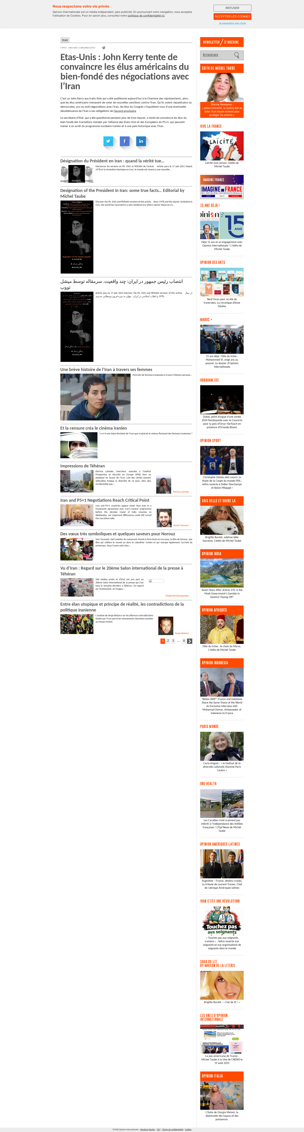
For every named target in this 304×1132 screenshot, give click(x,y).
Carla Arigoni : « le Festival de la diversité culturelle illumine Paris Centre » (222, 767)
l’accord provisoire (125, 111)
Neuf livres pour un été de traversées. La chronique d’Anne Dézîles (222, 303)
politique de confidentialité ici (146, 15)
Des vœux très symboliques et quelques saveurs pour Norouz (117, 534)
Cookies (188, 1130)
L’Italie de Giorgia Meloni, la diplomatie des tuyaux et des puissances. (222, 1116)
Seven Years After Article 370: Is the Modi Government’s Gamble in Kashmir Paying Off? (222, 594)
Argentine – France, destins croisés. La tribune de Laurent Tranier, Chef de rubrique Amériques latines (222, 884)
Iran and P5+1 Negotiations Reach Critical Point (104, 500)
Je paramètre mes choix (232, 23)
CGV (158, 1130)
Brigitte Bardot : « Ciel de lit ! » (222, 1002)
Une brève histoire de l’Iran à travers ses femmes (106, 369)
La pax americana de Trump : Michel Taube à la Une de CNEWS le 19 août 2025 (222, 1060)
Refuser (232, 8)
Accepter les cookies (232, 16)
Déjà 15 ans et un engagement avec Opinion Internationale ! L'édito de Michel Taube (221, 246)
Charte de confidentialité (172, 1130)
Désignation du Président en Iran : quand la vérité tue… (112, 161)
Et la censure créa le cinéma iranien (93, 428)
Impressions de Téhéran (82, 466)
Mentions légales (147, 1130)
